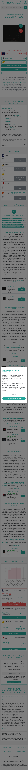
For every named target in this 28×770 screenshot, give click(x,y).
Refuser (14, 394)
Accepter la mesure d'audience (14, 398)
